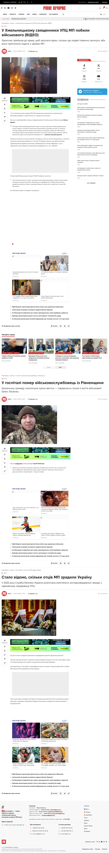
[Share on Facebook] (5, 104)
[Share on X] (5, 108)
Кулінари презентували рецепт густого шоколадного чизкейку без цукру (36, 316)
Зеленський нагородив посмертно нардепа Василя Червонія (32, 310)
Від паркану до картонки (19, 18)
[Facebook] (84, 68)
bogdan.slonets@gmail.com (55, 811)
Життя (4, 353)
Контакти (104, 2)
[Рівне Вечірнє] (4, 842)
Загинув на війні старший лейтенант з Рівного (90, 175)
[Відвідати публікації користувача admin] (4, 51)
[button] (100, 8)
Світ (42, 353)
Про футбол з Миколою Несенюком (99, 18)
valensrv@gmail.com (55, 809)
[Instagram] (84, 79)
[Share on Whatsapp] (5, 113)
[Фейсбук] (2, 8)
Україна (69, 353)
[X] (5, 8)
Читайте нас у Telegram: (91, 90)
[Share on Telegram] (5, 117)
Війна (57, 353)
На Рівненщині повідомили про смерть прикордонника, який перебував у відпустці (40, 313)
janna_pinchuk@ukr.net (58, 813)
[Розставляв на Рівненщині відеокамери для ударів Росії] (94, 346)
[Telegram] (15, 8)
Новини (5, 26)
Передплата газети (93, 2)
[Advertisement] (40, 161)
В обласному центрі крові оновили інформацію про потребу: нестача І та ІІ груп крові (40, 319)
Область (16, 353)
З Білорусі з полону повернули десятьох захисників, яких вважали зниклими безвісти (67, 358)
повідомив (18, 463)
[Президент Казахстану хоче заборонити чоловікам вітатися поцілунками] (41, 346)
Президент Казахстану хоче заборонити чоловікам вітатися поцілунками (39, 358)
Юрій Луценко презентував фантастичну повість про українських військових (37, 307)
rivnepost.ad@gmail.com (48, 815)
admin (9, 51)
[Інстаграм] (12, 8)
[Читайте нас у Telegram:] (80, 91)
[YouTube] (8, 8)
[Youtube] (99, 79)
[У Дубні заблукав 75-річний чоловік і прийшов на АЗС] (14, 346)
